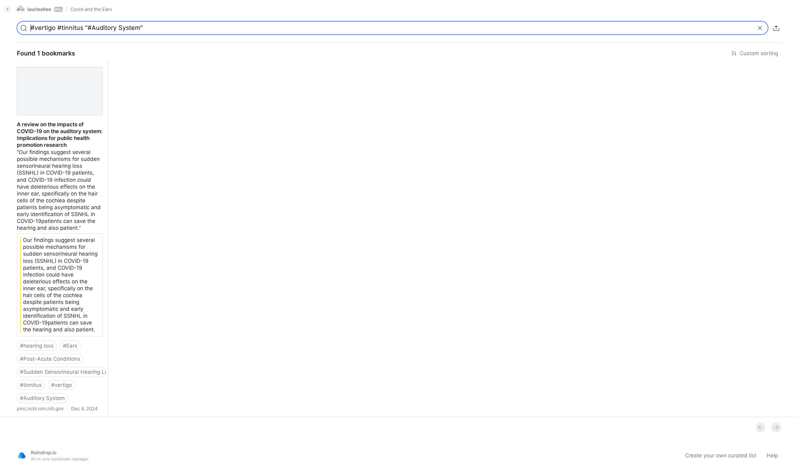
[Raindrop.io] (22, 455)
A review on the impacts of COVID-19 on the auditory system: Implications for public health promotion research (57, 72)
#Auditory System (42, 398)
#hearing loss (37, 346)
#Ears (70, 346)
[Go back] (7, 9)
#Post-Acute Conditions (50, 359)
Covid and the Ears (91, 9)
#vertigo (61, 385)
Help (772, 455)
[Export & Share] (776, 28)
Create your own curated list (720, 455)
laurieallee (44, 9)
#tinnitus (31, 385)
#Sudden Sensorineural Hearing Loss (63, 372)
